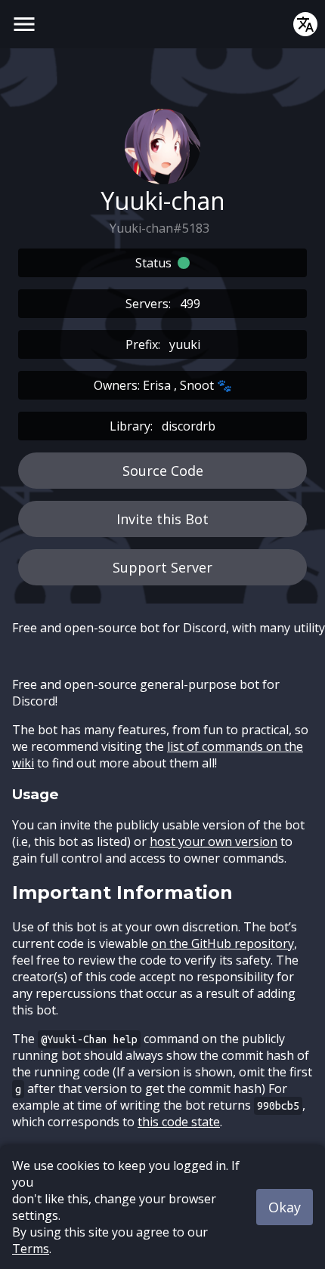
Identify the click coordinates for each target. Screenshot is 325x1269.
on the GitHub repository (222, 943)
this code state (179, 1121)
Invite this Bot (162, 519)
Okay (284, 1207)
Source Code (162, 471)
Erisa (157, 385)
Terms (30, 1248)
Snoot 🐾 (206, 385)
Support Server (162, 567)
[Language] (305, 24)
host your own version (213, 841)
